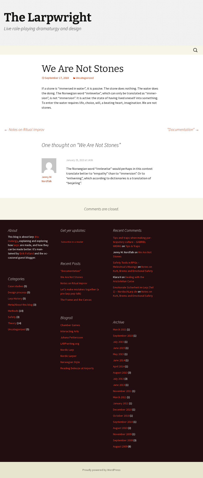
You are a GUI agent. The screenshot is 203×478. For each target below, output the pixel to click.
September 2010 (123, 422)
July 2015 (118, 342)
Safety (12, 317)
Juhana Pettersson (71, 337)
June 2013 (119, 385)
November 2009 (122, 434)
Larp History (15, 298)
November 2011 (122, 391)
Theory (12, 323)
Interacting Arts (69, 331)
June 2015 (119, 348)
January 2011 (120, 403)
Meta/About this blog (20, 304)
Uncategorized (85, 78)
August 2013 (120, 372)
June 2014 (119, 360)
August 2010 (120, 428)
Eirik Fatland (27, 253)
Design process (17, 292)
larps (16, 245)
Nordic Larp (67, 349)
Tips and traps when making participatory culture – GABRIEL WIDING (132, 242)
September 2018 (123, 335)
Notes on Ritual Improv (24, 129)
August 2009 (120, 446)
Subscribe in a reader (72, 241)
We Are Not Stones (71, 277)
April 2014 (118, 366)
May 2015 (118, 354)
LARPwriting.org (69, 343)
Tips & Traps (132, 246)
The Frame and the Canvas (76, 299)
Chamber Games (70, 325)
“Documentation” (183, 129)
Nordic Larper (68, 356)
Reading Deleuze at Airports (77, 368)
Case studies (15, 286)
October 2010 (121, 415)
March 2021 (119, 329)
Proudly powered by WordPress (101, 470)
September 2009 (123, 440)
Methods (13, 311)
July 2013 (118, 378)
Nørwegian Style (70, 362)
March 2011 (119, 397)
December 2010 (122, 409)
